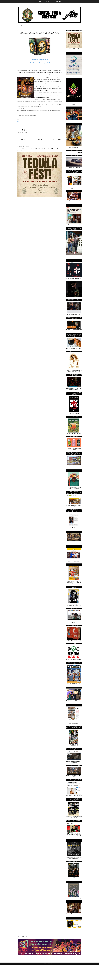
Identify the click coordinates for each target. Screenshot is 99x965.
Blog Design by (49, 963)
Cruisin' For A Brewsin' (51, 959)
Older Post (56, 139)
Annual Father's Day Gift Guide (28, 115)
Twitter (58, 1)
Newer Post (23, 139)
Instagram (49, 1)
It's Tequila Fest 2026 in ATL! (23, 146)
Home (39, 1)
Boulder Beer (32, 72)
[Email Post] (26, 132)
